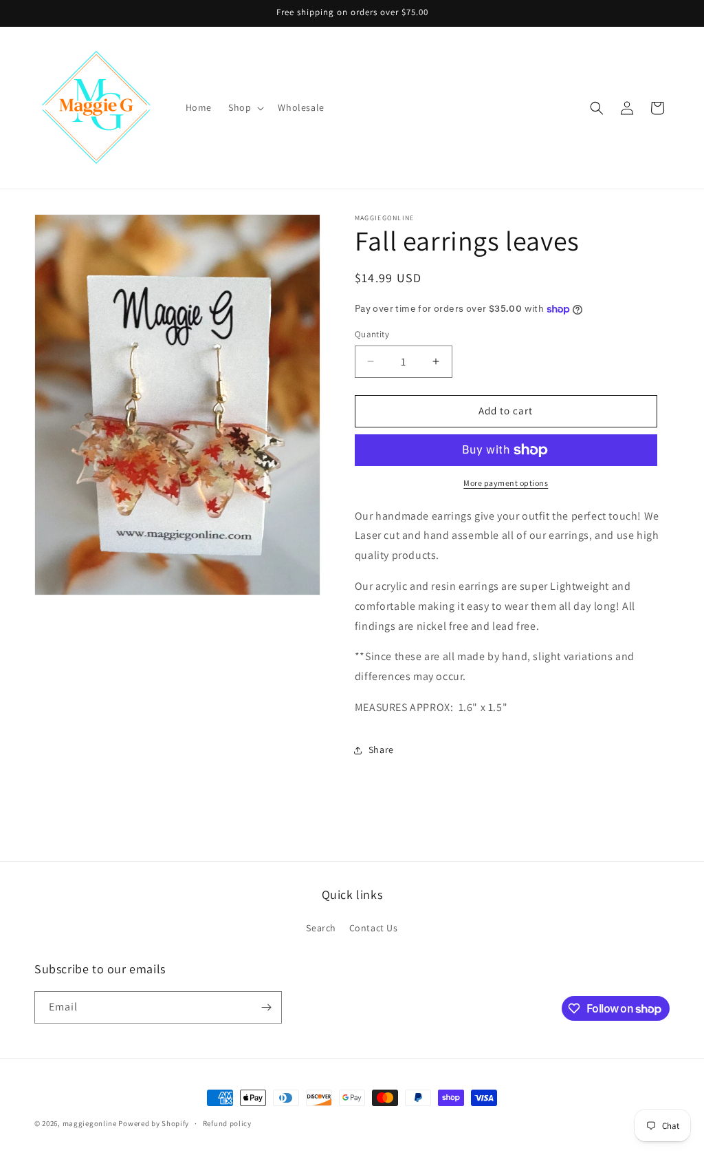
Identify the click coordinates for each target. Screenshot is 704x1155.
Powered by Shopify (153, 1123)
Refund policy (227, 1123)
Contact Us (373, 928)
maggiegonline (90, 1123)
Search (321, 928)
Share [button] (381, 749)
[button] (245, 107)
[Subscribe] (266, 1007)
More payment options (505, 483)
